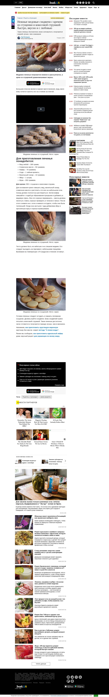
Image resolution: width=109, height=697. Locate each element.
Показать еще (59, 385)
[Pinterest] (89, 3)
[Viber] (80, 3)
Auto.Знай (47, 7)
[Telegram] (77, 3)
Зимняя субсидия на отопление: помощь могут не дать (38, 376)
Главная (17, 7)
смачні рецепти (45, 397)
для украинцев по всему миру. (47, 336)
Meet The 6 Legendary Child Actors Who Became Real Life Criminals (84, 144)
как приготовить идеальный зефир (48, 333)
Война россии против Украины (28, 12)
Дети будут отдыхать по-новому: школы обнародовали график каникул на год (40, 369)
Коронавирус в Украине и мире (49, 12)
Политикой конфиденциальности (59, 695)
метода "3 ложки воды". (49, 330)
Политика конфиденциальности (23, 682)
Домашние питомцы (35, 7)
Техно (76, 7)
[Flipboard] (86, 3)
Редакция (41, 682)
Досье (24, 7)
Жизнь (55, 7)
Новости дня (65, 12)
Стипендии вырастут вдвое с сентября (33, 373)
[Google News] (80, 677)
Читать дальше (41, 664)
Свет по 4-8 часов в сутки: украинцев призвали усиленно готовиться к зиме (39, 380)
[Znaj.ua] (54, 2)
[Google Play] (79, 686)
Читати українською (57, 18)
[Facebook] (13, 17)
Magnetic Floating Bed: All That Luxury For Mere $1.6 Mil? (41, 422)
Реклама (35, 682)
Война (61, 7)
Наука (90, 7)
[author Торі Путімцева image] (19, 37)
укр (16, 2)
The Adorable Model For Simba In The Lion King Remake (24, 443)
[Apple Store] (69, 686)
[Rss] (83, 3)
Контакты (48, 682)
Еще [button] (95, 7)
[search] (93, 2)
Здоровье (83, 7)
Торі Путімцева (25, 37)
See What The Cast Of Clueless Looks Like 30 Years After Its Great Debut (84, 170)
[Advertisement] (41, 265)
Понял (96, 695)
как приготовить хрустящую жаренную (41, 327)
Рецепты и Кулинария (30, 397)
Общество (68, 7)
